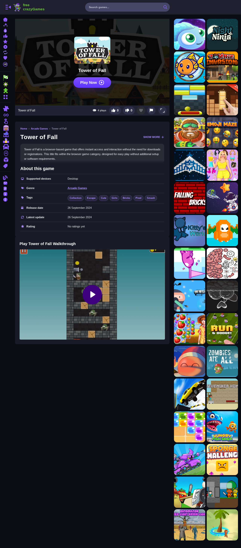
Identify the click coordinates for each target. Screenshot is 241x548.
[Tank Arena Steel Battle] (189, 459)
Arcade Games (39, 128)
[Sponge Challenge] (222, 459)
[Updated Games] (5, 52)
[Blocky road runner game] (222, 328)
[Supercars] (5, 147)
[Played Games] (5, 46)
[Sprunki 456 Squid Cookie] (222, 492)
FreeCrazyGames (29, 7)
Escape (91, 198)
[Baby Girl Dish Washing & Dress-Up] (222, 165)
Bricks (126, 198)
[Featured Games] (5, 41)
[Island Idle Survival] (222, 524)
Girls (114, 198)
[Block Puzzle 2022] (222, 99)
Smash (151, 198)
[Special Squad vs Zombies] (189, 132)
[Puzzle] (5, 108)
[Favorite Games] (5, 57)
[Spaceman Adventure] (222, 197)
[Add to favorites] (141, 110)
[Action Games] (5, 84)
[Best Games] (5, 30)
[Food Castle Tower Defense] (189, 492)
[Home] (5, 19)
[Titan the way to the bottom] (189, 296)
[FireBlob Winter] (189, 361)
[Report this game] (151, 110)
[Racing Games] (5, 78)
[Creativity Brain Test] (222, 263)
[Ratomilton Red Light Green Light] (189, 524)
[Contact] (5, 182)
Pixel (138, 198)
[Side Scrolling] (5, 153)
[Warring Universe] (189, 165)
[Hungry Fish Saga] (222, 426)
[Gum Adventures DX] (222, 296)
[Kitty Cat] (189, 230)
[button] (162, 110)
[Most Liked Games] (5, 35)
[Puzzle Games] (5, 90)
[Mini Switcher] (189, 263)
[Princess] (5, 128)
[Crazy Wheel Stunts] (189, 394)
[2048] (5, 160)
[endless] (5, 115)
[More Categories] (5, 96)
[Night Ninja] (222, 34)
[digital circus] (5, 134)
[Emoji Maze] (222, 132)
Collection (76, 198)
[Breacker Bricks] (189, 99)
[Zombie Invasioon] (222, 67)
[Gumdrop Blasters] (189, 426)
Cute (103, 198)
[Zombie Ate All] (222, 361)
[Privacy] (5, 199)
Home (23, 128)
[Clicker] (5, 121)
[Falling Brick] (189, 197)
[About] (5, 193)
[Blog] (5, 177)
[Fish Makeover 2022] (189, 34)
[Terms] (5, 188)
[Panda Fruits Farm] (189, 328)
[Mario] (5, 140)
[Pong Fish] (189, 67)
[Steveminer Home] (222, 394)
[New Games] (5, 24)
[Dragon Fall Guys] (222, 230)
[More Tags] (5, 165)
